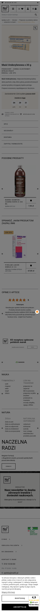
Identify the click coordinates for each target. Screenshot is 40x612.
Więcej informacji (8, 592)
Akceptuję (20, 607)
